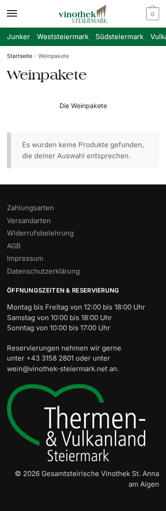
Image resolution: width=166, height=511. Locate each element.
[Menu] (21, 14)
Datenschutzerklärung (43, 271)
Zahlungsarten (30, 207)
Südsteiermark (119, 36)
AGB (14, 245)
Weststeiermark (63, 36)
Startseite (19, 55)
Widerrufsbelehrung (40, 233)
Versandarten (29, 220)
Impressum (25, 258)
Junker (18, 36)
